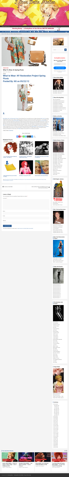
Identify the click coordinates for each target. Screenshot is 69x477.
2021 (55, 421)
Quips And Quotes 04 (56, 288)
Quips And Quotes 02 (56, 285)
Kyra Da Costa (55, 342)
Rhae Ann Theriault (56, 352)
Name (4, 211)
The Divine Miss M (6, 180)
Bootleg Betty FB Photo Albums (58, 102)
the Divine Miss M (16, 120)
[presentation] (65, 451)
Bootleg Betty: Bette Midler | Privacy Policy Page (22, 475)
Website (4, 220)
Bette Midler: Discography (57, 155)
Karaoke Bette (55, 203)
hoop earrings (40, 126)
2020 (55, 422)
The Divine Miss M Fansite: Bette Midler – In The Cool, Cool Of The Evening (58, 465)
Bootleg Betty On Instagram (58, 106)
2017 (55, 426)
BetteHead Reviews (56, 394)
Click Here (11, 130)
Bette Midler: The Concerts (57, 161)
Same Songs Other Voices (57, 204)
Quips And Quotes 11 (56, 297)
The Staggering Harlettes (57, 359)
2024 (55, 417)
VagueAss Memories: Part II (58, 232)
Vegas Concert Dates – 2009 (58, 396)
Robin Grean (55, 354)
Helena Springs (55, 331)
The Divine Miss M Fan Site (7, 460)
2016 (55, 428)
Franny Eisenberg (56, 328)
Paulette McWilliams (56, 351)
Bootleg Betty (10, 475)
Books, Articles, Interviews (57, 165)
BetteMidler (16, 179)
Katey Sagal (55, 340)
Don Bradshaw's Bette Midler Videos (59, 135)
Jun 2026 (55, 408)
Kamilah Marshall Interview (57, 227)
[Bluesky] (32, 135)
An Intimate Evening (39, 459)
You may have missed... (8, 450)
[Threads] (30, 135)
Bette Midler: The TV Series (58, 131)
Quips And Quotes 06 (56, 290)
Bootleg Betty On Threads (57, 110)
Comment (5, 198)
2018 (55, 425)
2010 (55, 436)
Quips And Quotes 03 (56, 286)
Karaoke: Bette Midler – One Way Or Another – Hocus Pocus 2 (25, 465)
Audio (4, 459)
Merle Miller (55, 348)
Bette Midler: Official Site (57, 93)
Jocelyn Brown (55, 336)
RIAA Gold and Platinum (57, 170)
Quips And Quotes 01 (56, 284)
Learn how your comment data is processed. (25, 228)
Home (3, 31)
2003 (55, 445)
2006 (55, 441)
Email (4, 215)
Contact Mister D (52, 31)
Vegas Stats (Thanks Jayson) (58, 397)
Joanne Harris (55, 335)
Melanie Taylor (55, 346)
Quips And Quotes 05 (56, 289)
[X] (28, 135)
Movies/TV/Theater (7, 31)
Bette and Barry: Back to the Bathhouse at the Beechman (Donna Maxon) (40, 187)
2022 (55, 420)
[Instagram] (26, 135)
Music (29, 31)
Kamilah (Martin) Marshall (57, 339)
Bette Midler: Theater (56, 163)
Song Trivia (55, 171)
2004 (55, 444)
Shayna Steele (55, 356)
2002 (55, 447)
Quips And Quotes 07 (56, 292)
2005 (55, 443)
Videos (33, 31)
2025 (55, 416)
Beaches (7, 459)
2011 (55, 435)
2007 (55, 440)
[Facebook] (17, 135)
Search (65, 50)
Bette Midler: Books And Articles (58, 154)
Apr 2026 (55, 410)
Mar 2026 (55, 412)
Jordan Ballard (55, 338)
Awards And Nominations (24, 31)
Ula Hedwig (55, 362)
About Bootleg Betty (56, 99)
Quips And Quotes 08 (56, 293)
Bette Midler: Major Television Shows (59, 158)
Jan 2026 (55, 414)
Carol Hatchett (55, 323)
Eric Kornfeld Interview (57, 224)
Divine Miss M (20, 179)
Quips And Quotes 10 (56, 296)
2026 (55, 404)
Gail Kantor (55, 330)
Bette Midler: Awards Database (58, 90)
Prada (19, 128)
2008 (55, 439)
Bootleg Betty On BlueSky (57, 103)
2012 (55, 433)
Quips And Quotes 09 (56, 294)
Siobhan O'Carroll (56, 358)
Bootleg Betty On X (56, 111)
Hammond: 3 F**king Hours (58, 225)
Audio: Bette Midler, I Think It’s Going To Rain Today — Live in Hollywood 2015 (9, 465)
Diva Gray (54, 327)
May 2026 (55, 409)
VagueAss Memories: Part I (58, 231)
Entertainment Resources (57, 166)
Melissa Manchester (56, 347)
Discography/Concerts (15, 31)
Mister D (10, 467)
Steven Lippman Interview (57, 229)
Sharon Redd (55, 355)
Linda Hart (55, 344)
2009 (55, 437)
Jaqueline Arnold (56, 332)
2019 (55, 424)
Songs (53, 460)
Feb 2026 (55, 413)
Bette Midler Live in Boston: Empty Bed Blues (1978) (42, 464)
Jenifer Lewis (55, 334)
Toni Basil (54, 360)
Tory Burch (47, 126)
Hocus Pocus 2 (22, 460)
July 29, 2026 (54, 467)
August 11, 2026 (5, 467)
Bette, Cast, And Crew (57, 393)
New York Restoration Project (13, 118)
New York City (43, 118)
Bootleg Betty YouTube (57, 134)
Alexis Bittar (34, 126)
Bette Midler (5, 118)
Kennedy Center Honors (57, 167)
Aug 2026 (55, 405)
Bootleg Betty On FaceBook (58, 104)
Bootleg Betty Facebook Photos (58, 100)
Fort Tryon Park (43, 120)
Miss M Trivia (55, 169)
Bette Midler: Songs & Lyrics (58, 159)
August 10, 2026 (22, 467)
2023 (55, 418)
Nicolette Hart (55, 350)
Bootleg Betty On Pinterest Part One (59, 107)
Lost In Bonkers (56, 228)
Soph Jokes (55, 174)
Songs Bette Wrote (56, 173)
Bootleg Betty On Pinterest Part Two (59, 108)
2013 (55, 432)
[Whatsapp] (24, 135)
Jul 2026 (55, 406)
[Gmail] (22, 135)
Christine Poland (56, 326)
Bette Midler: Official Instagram (58, 91)
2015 (55, 429)
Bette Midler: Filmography (57, 157)
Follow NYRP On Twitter (57, 259)
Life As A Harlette (56, 343)
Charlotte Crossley (56, 324)
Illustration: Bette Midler (8, 186)
